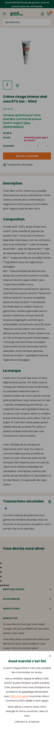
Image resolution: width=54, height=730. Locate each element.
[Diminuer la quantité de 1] (27, 146)
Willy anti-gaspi (19, 696)
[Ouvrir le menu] (4, 13)
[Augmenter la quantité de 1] (48, 146)
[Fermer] (50, 655)
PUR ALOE (8, 108)
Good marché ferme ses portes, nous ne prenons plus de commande (27, 4)
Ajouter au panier (27, 156)
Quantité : (9, 146)
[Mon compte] (42, 13)
